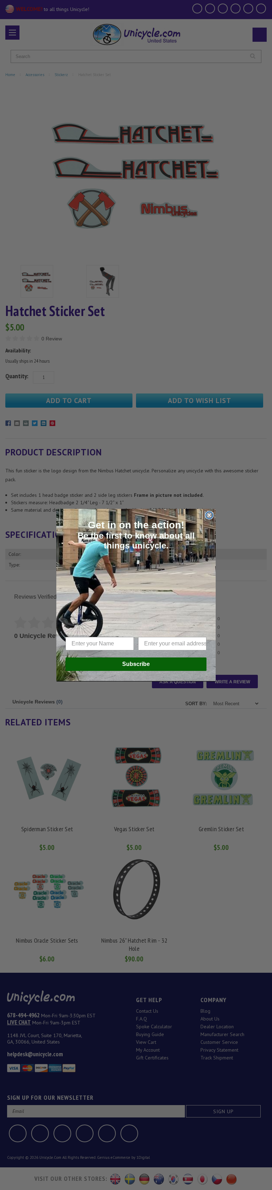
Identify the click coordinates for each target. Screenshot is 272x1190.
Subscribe (136, 664)
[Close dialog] (209, 515)
